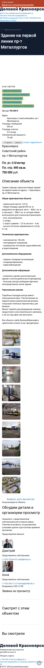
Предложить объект (8, 21)
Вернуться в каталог (13, 30)
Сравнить (18, 142)
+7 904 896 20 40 (25, 18)
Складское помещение (12, 98)
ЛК (2, 18)
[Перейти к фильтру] (39, 663)
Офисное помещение (12, 91)
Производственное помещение (16, 95)
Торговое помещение (12, 102)
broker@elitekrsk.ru (26, 583)
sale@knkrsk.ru (24, 559)
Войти (6, 18)
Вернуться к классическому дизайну (18, 5)
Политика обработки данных (31, 662)
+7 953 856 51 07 (9, 583)
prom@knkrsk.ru (20, 659)
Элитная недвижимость (17, 16)
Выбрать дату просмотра (20, 499)
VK (1, 664)
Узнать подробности (32, 142)
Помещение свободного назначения (18, 106)
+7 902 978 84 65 (9, 559)
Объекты (3, 16)
